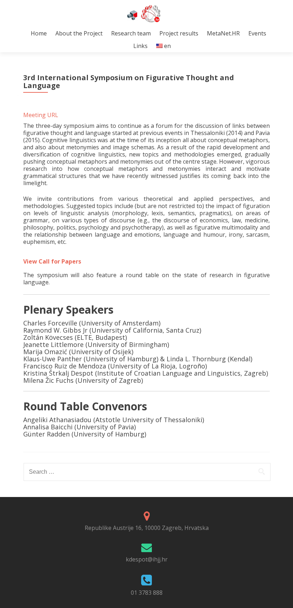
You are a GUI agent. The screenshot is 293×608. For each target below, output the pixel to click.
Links (140, 46)
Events (257, 33)
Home (39, 33)
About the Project (79, 33)
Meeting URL (40, 115)
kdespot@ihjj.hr (147, 559)
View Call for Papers (53, 261)
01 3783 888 (147, 593)
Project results (178, 33)
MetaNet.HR (223, 33)
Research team (131, 33)
